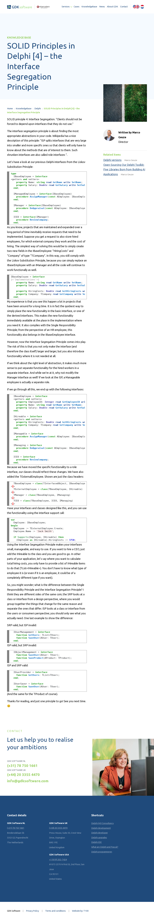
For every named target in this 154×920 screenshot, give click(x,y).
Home (10, 108)
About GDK (112, 6)
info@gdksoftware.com (27, 781)
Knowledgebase (89, 6)
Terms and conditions (55, 911)
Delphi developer (99, 833)
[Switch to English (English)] (136, 7)
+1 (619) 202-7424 (58, 859)
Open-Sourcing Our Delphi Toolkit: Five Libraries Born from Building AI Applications (124, 169)
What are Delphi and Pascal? (104, 847)
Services (66, 6)
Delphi (37, 108)
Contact (124, 6)
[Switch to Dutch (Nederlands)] (142, 7)
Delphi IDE (96, 842)
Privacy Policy (32, 911)
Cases (76, 6)
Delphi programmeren (101, 852)
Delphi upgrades (99, 837)
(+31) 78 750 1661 (22, 765)
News (102, 6)
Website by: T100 (80, 911)
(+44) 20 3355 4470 (23, 774)
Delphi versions (112, 160)
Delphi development (101, 828)
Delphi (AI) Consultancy (102, 823)
